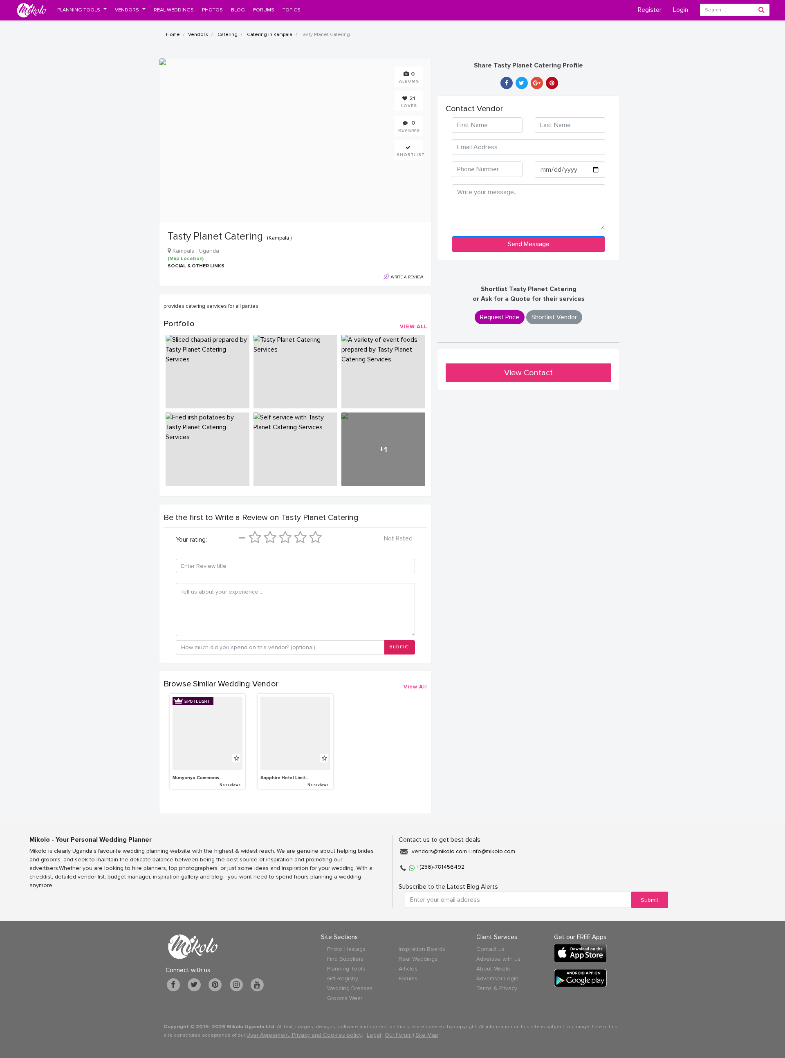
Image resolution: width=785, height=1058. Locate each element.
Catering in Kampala (269, 34)
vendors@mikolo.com (439, 851)
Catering (227, 34)
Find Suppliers (345, 958)
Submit (649, 900)
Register (650, 10)
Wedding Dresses (350, 988)
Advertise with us (498, 958)
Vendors (198, 34)
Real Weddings (418, 958)
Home (173, 34)
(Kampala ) (279, 238)
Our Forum (398, 1034)
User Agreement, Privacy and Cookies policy (304, 1034)
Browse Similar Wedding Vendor (221, 684)
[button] (82, 10)
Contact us (490, 949)
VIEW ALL (413, 326)
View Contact (528, 373)
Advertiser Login (497, 978)
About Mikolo (493, 968)
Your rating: (191, 540)
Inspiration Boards (422, 949)
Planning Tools (346, 968)
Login (680, 10)
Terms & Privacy (496, 988)
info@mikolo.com (493, 851)
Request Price (499, 317)
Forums (408, 978)
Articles (408, 968)
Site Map (426, 1034)
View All (415, 687)
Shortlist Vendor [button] (554, 317)
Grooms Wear (344, 998)
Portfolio (179, 324)
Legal (374, 1034)
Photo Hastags (346, 949)
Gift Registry (342, 978)
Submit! (399, 646)
